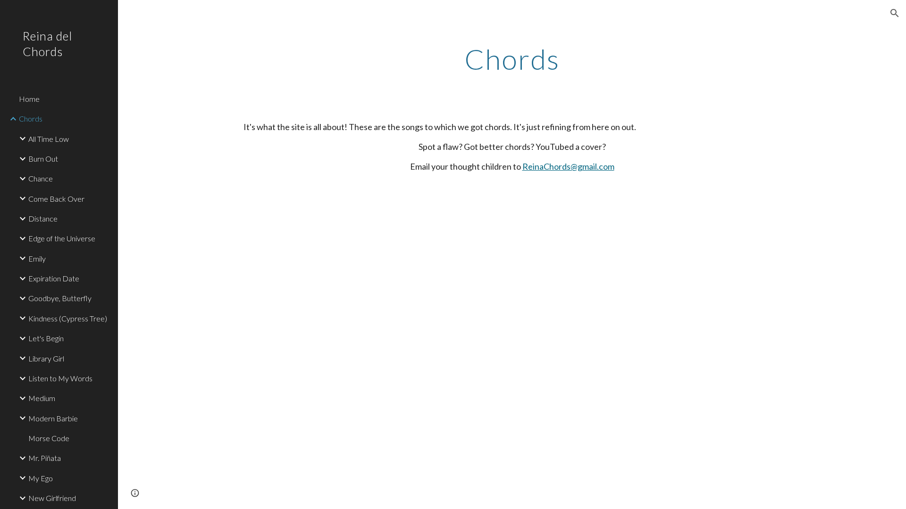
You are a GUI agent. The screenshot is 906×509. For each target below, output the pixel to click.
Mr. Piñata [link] (44, 457)
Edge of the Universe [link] (61, 238)
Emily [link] (37, 258)
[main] (512, 59)
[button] (894, 13)
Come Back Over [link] (56, 198)
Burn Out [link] (43, 158)
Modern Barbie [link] (53, 418)
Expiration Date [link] (53, 278)
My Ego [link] (40, 478)
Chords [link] (30, 118)
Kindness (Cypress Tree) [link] (67, 318)
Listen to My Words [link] (60, 378)
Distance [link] (43, 218)
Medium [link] (41, 398)
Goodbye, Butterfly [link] (60, 298)
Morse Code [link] (48, 438)
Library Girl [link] (46, 358)
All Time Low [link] (48, 138)
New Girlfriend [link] (52, 497)
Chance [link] (40, 178)
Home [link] (29, 98)
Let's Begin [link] (46, 338)
